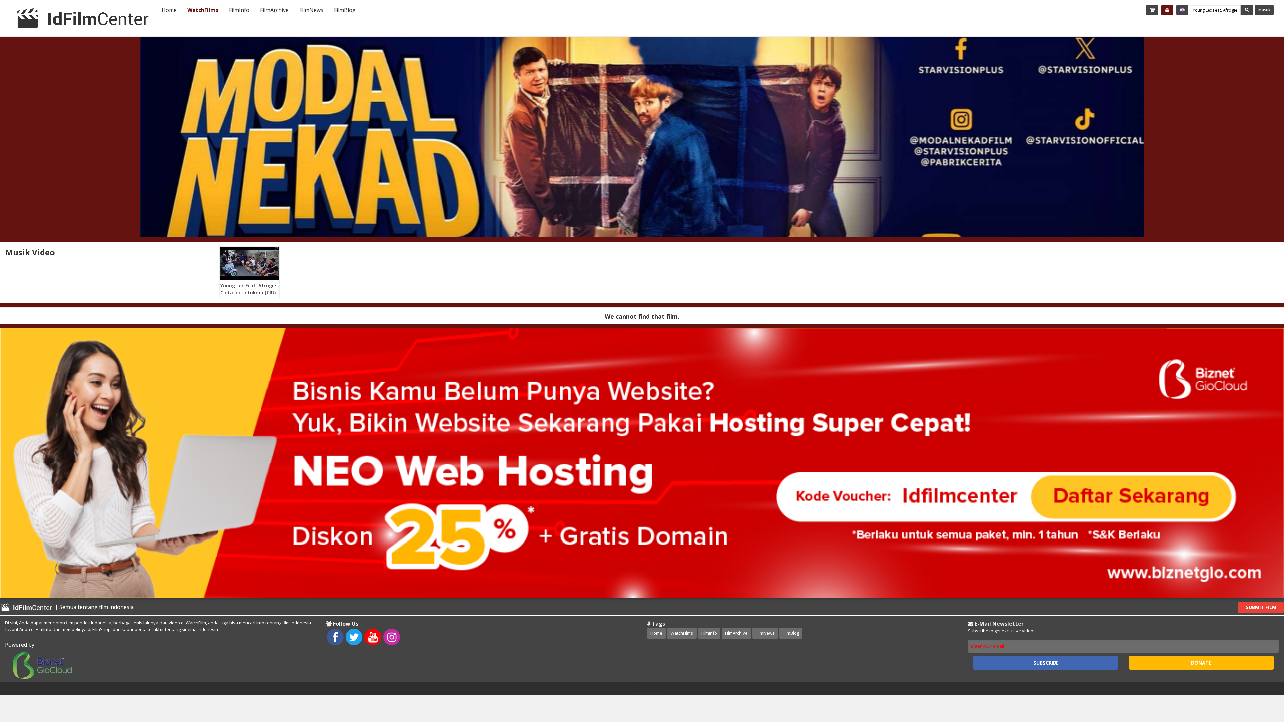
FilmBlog (345, 10)
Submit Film (1261, 607)
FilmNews (311, 10)
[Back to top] (1262, 680)
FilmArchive (274, 10)
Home (169, 10)
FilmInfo (239, 10)
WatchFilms (202, 10)
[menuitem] (169, 10)
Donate (1201, 662)
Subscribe (1046, 662)
